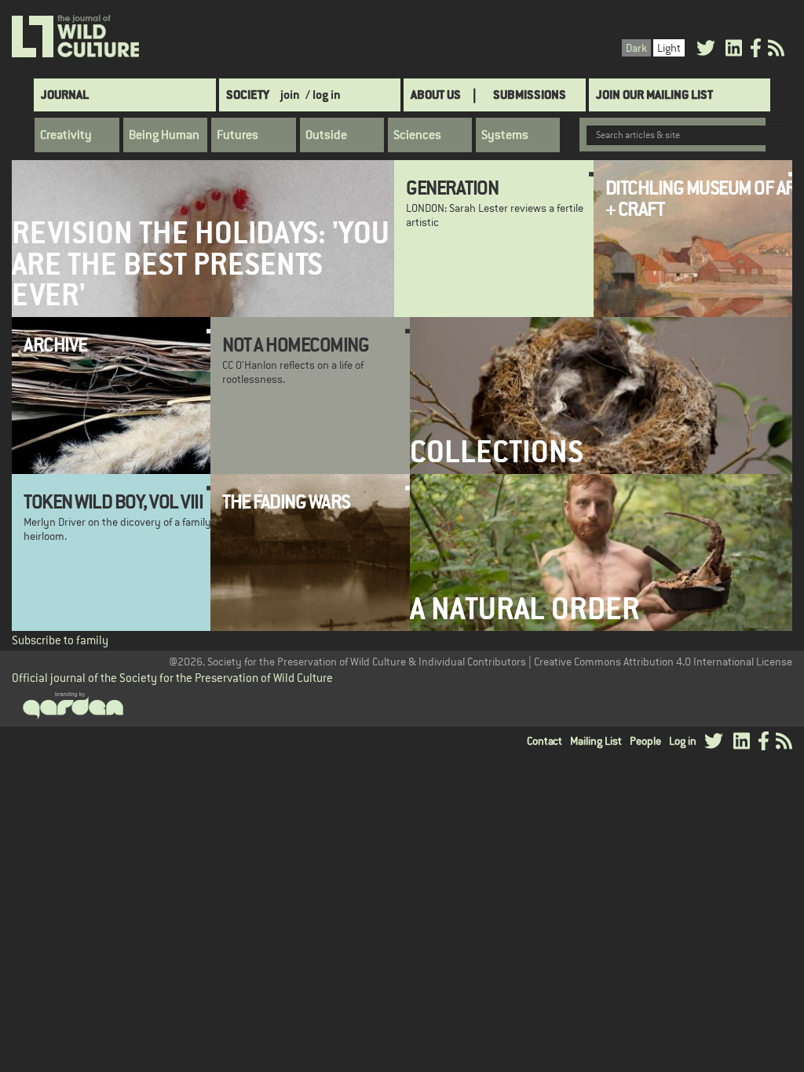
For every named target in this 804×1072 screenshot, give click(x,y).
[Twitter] (706, 50)
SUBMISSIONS (529, 94)
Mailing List (596, 741)
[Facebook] (756, 50)
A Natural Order (525, 608)
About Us (436, 94)
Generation (452, 187)
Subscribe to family (60, 640)
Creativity (66, 135)
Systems (504, 135)
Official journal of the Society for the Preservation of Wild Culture (172, 677)
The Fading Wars (286, 501)
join (290, 94)
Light (669, 48)
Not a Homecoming (295, 344)
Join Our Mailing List (654, 94)
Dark (636, 48)
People (645, 741)
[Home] (76, 37)
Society (247, 94)
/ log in (323, 94)
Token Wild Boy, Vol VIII (113, 501)
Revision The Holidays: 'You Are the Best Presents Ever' (200, 263)
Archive (55, 344)
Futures (237, 135)
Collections (496, 451)
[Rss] (776, 50)
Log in (682, 741)
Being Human (164, 135)
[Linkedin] (734, 50)
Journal (65, 94)
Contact (544, 741)
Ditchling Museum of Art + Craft (704, 198)
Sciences (417, 135)
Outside (326, 135)
